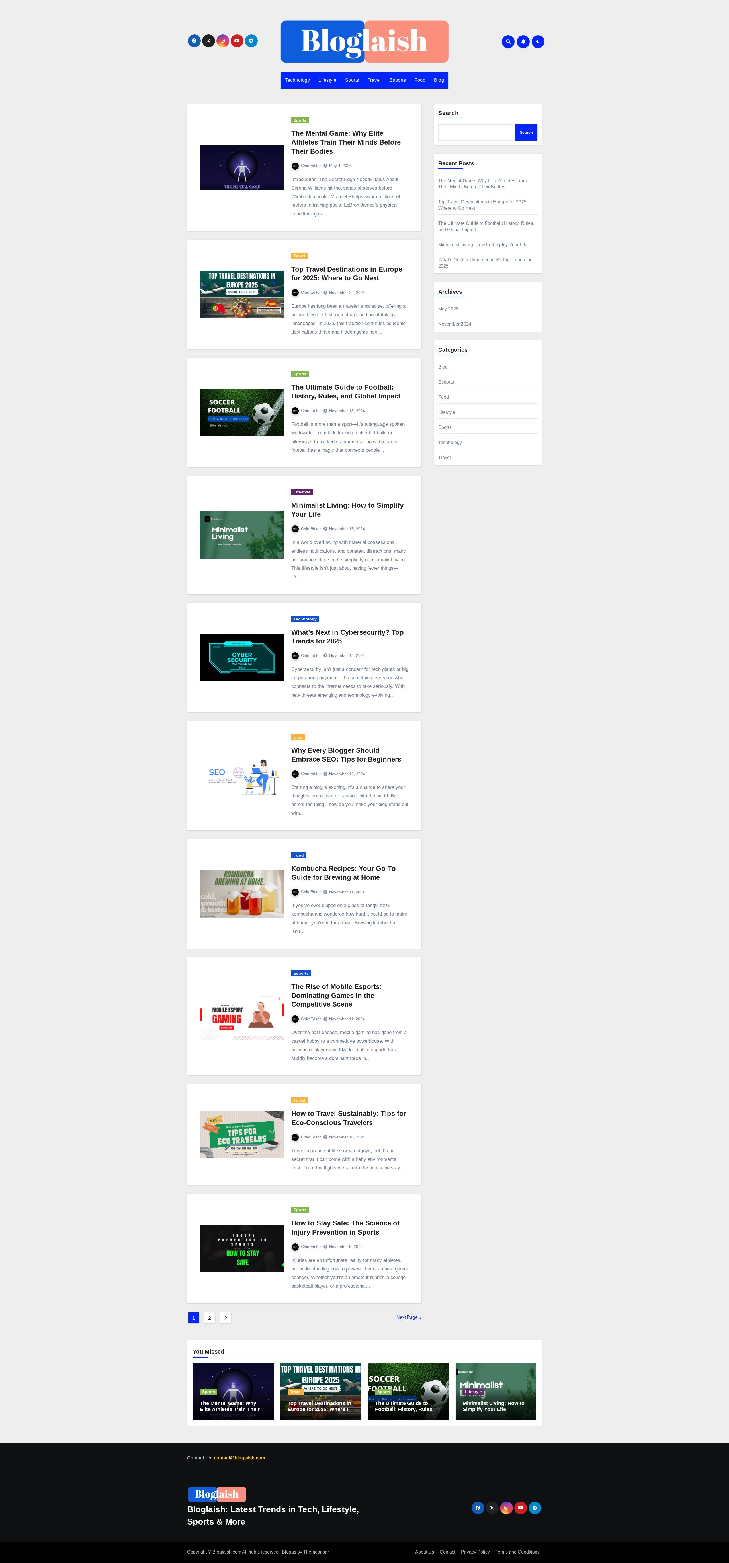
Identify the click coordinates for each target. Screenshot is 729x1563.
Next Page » (408, 1317)
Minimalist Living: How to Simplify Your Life (483, 244)
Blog (439, 80)
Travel (374, 80)
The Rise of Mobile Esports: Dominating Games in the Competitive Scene (336, 995)
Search (448, 113)
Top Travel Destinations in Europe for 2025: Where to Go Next (319, 1409)
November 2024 (455, 324)
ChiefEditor (311, 165)
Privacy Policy (475, 1552)
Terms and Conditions (517, 1552)
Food (419, 80)
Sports (352, 80)
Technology (297, 80)
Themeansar (316, 1552)
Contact (447, 1552)
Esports (398, 80)
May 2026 (448, 309)
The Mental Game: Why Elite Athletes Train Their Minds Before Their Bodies (346, 142)
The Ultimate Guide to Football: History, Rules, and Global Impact (404, 1409)
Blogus (289, 1552)
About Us (424, 1552)
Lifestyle (327, 80)
